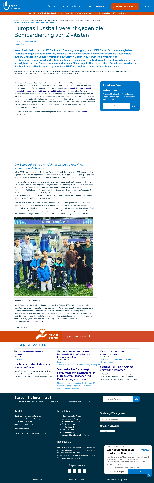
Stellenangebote (69, 424)
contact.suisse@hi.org (23, 424)
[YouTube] (84, 471)
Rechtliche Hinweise (77, 479)
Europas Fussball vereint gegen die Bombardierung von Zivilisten (35, 22)
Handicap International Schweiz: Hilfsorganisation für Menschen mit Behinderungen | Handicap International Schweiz (52, 20)
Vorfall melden (68, 429)
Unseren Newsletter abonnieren (75, 435)
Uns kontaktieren (21, 429)
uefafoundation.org (35, 321)
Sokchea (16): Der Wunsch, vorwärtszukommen (117, 368)
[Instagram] (79, 471)
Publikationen (96, 20)
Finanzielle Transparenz (117, 479)
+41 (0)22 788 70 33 (23, 421)
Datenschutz (37, 479)
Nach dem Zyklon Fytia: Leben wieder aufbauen (33, 365)
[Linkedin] (74, 471)
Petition (84, 111)
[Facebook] (69, 471)
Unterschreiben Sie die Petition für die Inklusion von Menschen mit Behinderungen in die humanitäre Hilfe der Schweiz (77, 13)
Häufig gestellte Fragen (72, 416)
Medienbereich (68, 427)
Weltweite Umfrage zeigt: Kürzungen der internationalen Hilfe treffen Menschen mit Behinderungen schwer (76, 374)
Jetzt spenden (68, 432)
